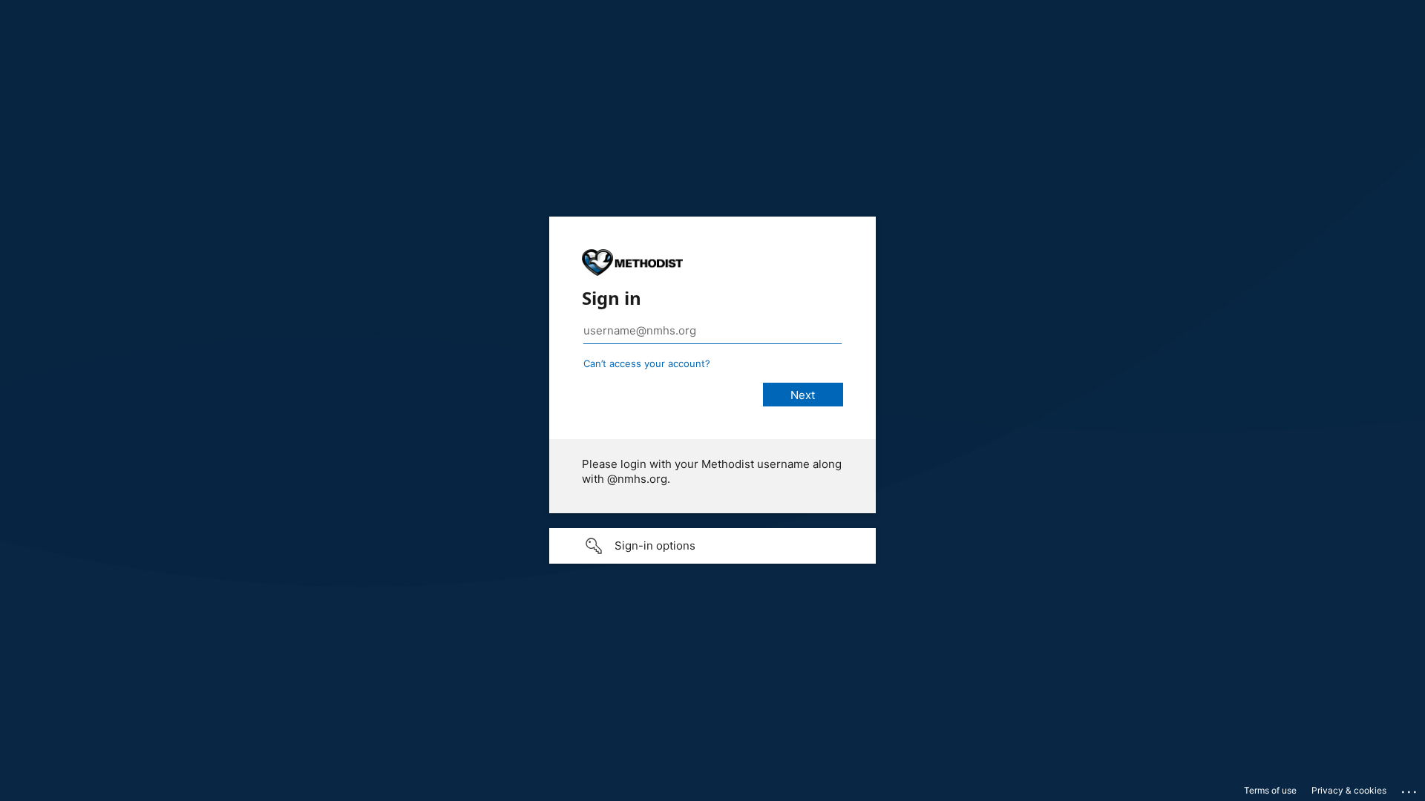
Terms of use (1270, 790)
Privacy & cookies (1348, 790)
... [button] (1410, 788)
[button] (712, 546)
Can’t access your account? (646, 363)
